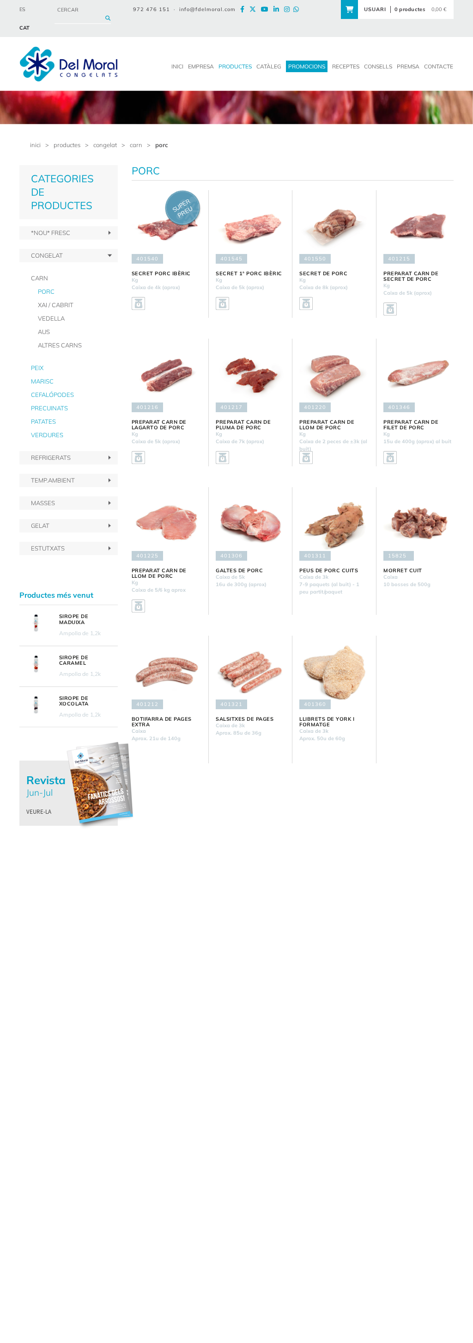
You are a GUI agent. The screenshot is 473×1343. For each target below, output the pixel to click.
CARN (136, 145)
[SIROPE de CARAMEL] (35, 664)
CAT (24, 28)
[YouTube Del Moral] (266, 9)
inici (35, 145)
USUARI (375, 9)
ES (22, 9)
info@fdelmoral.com (207, 9)
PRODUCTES (67, 145)
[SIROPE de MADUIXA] (35, 622)
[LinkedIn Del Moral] (278, 9)
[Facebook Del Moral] (244, 9)
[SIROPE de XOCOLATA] (35, 704)
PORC (161, 145)
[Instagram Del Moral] (288, 9)
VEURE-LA (38, 812)
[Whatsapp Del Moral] (298, 9)
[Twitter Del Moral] (254, 9)
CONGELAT (105, 145)
